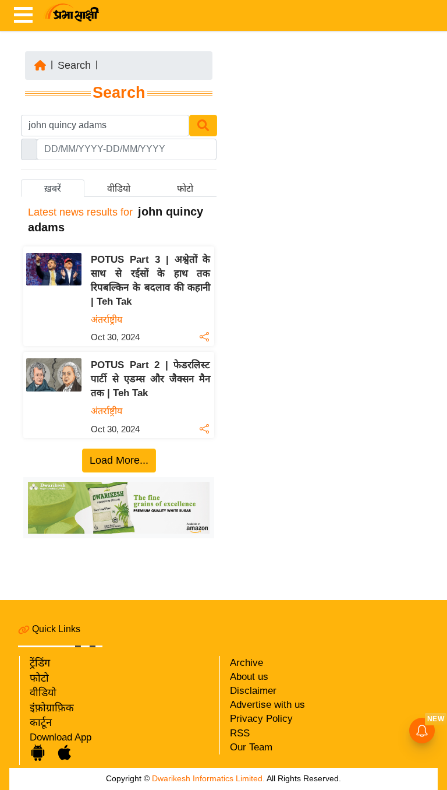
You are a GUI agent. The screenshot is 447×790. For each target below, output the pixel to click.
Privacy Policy (261, 718)
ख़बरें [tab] (52, 188)
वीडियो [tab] (118, 188)
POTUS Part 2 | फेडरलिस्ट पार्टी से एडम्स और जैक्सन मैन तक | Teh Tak (150, 378)
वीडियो (43, 693)
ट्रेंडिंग (40, 663)
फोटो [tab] (185, 188)
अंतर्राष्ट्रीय (106, 320)
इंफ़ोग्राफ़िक (52, 708)
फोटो (39, 678)
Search (74, 65)
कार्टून (41, 722)
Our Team (251, 747)
